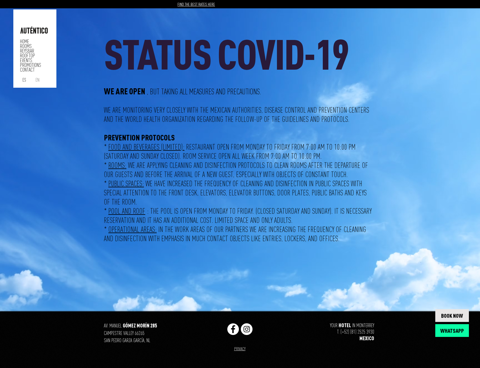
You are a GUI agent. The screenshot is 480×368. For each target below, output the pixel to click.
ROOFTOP (27, 55)
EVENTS (26, 60)
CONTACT (27, 69)
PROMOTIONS (30, 65)
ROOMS (26, 46)
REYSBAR (27, 51)
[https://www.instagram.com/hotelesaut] (246, 329)
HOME (24, 41)
